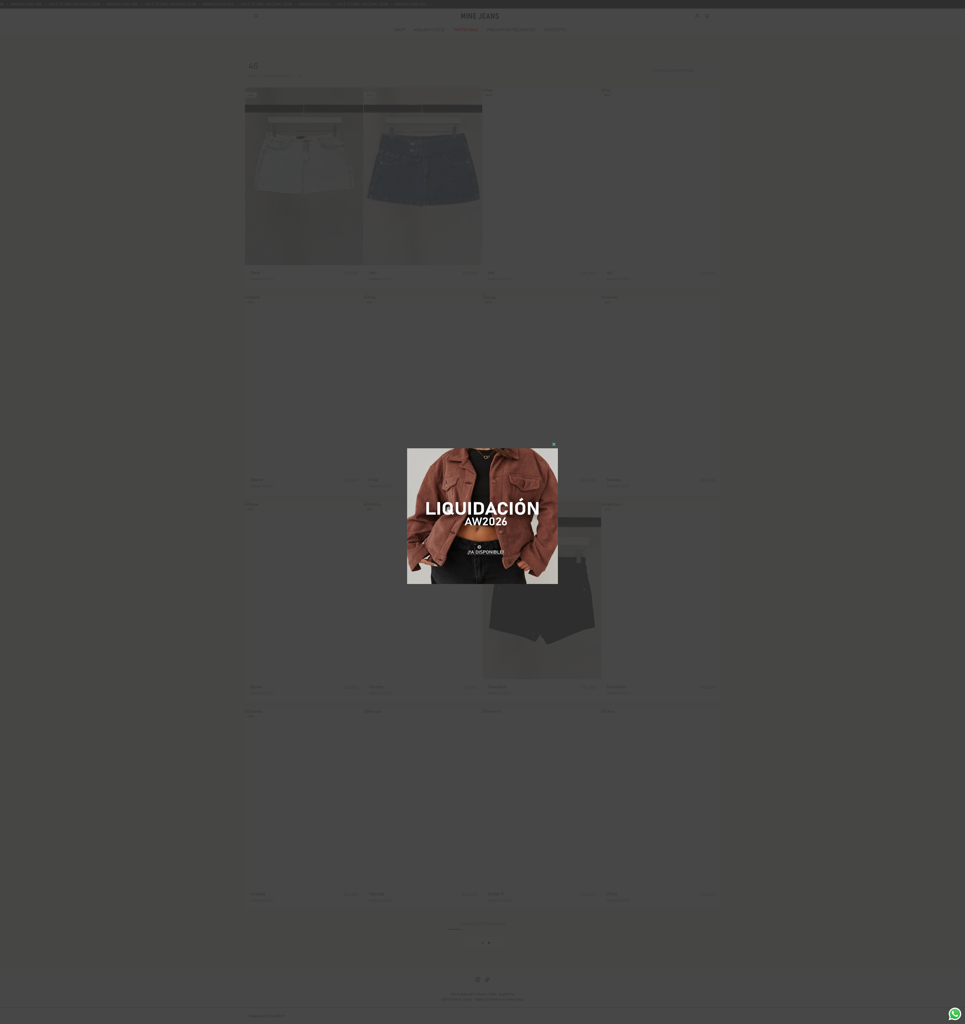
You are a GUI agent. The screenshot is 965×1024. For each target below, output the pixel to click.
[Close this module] (554, 444)
